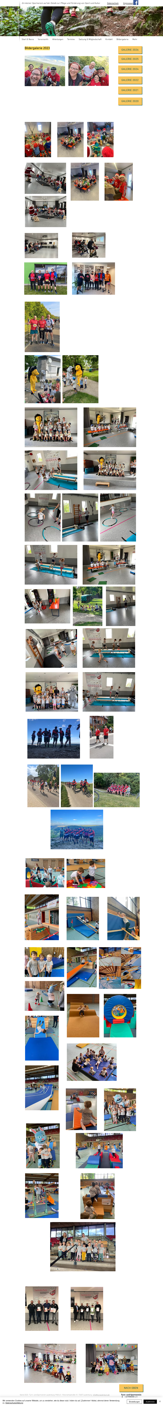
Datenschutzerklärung (14, 1403)
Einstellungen (134, 1401)
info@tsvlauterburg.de (101, 1395)
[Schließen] (159, 1401)
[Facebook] (135, 2)
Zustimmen (150, 1401)
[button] (81, 21)
